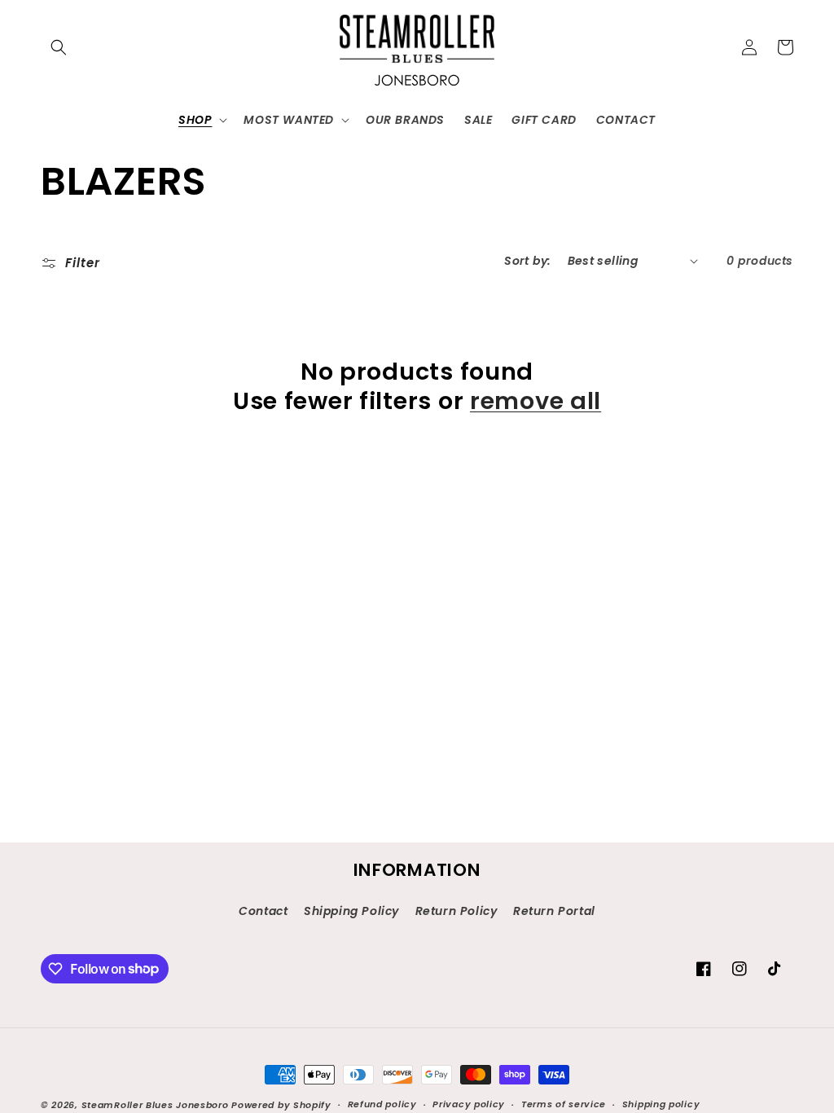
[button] (59, 47)
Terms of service (563, 1104)
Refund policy (382, 1104)
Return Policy (456, 911)
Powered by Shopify (281, 1104)
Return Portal (554, 911)
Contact (263, 911)
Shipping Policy (351, 911)
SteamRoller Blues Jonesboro (155, 1104)
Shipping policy (661, 1104)
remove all (535, 401)
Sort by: (527, 261)
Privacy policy (468, 1104)
